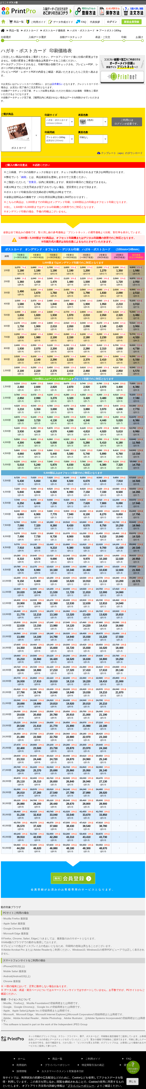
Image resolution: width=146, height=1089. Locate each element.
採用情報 (22, 1071)
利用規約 (22, 1065)
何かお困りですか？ (133, 1070)
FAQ (83, 21)
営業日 (32, 182)
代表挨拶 (95, 21)
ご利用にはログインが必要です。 (126, 121)
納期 (23, 177)
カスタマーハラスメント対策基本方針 (62, 1071)
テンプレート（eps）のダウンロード (121, 153)
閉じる (132, 1081)
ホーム (21, 1058)
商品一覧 (19, 21)
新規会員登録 (131, 21)
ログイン (112, 21)
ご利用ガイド (38, 21)
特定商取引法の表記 (93, 1065)
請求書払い (57, 84)
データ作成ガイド (63, 21)
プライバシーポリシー (57, 1065)
